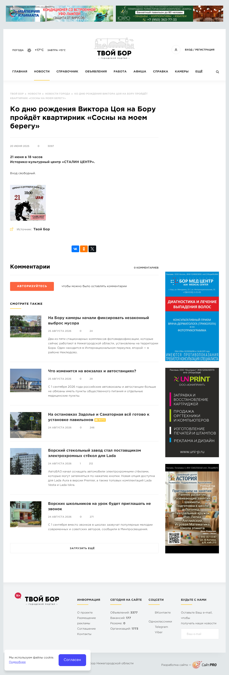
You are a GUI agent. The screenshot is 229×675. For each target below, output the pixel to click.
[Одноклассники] (84, 248)
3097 (51, 146)
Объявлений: (124, 613)
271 (92, 517)
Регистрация (204, 50)
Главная (19, 72)
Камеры (182, 72)
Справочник (67, 72)
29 (91, 379)
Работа (120, 72)
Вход (189, 50)
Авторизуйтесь (32, 286)
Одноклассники (160, 622)
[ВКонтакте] (75, 248)
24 (91, 331)
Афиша (139, 72)
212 (91, 464)
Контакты (84, 634)
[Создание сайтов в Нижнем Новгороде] (204, 665)
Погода (18, 50)
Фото (101, 420)
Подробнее (17, 662)
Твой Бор (42, 229)
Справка (160, 72)
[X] (92, 248)
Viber (159, 632)
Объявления (96, 72)
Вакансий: (120, 618)
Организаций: (124, 629)
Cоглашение (86, 629)
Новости (41, 72)
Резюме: (117, 623)
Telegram (161, 627)
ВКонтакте (163, 613)
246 (92, 428)
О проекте (85, 613)
